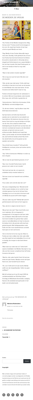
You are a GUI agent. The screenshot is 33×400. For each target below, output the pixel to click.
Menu (17, 9)
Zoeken (4, 357)
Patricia (18, 14)
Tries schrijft (11, 2)
